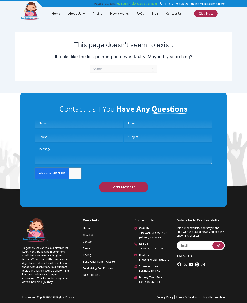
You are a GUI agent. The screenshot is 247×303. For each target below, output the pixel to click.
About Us (74, 14)
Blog (155, 14)
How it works (119, 14)
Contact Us (174, 14)
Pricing (97, 14)
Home (56, 14)
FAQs (140, 14)
